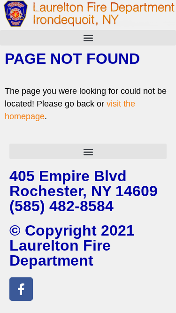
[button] (88, 38)
